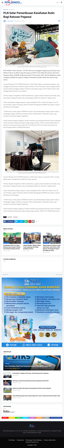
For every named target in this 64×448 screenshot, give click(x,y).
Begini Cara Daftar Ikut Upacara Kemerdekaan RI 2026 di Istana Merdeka (32, 388)
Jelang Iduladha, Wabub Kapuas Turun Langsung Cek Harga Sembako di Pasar (32, 247)
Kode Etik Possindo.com (32, 442)
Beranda (5, 9)
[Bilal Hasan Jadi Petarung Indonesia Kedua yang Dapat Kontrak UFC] (7, 382)
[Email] (33, 221)
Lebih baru (5, 274)
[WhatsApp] (26, 221)
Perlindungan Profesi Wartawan (34, 440)
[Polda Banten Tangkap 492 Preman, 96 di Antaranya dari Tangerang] (7, 375)
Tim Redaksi (11, 440)
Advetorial (11, 9)
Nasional (15, 217)
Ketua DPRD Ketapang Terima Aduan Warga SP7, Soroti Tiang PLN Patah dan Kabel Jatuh (36, 395)
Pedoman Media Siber (50, 440)
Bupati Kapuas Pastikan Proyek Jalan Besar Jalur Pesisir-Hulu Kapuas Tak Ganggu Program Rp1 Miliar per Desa (51, 248)
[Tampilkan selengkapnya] (36, 221)
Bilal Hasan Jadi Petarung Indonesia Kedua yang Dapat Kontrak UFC (31, 380)
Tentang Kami (20, 440)
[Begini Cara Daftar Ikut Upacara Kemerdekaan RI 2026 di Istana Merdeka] (7, 390)
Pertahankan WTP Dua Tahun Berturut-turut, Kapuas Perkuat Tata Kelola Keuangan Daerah (11, 247)
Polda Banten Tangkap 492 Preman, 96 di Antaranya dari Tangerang (30, 373)
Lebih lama (58, 274)
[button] (2, 2)
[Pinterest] (29, 221)
